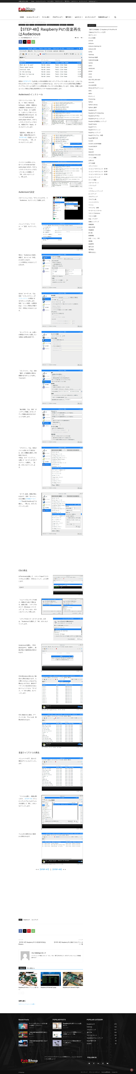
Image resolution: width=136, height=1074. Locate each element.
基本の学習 (92, 227)
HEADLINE (92, 68)
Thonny (91, 149)
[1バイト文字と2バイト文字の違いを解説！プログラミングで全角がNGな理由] (23, 1026)
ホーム (20, 22)
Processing (92, 99)
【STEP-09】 (23, 137)
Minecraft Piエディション (96, 88)
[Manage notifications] (131, 1069)
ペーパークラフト (94, 202)
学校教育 (91, 230)
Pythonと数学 (93, 107)
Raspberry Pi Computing (40, 24)
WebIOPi (91, 152)
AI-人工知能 (92, 38)
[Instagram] (103, 1063)
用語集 (90, 241)
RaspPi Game (93, 124)
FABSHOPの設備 (93, 60)
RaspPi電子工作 (93, 138)
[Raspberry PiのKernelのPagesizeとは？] (73, 979)
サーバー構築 (92, 180)
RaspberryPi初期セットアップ (97, 121)
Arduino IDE (92, 49)
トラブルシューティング (96, 191)
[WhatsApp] (33, 42)
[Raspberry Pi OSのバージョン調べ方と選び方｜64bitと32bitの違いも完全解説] (29, 979)
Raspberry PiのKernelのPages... (71, 987)
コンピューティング (94, 177)
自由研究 (91, 244)
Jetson (90, 71)
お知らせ (91, 160)
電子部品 (91, 249)
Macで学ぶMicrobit (94, 79)
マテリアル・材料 (94, 208)
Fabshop (91, 54)
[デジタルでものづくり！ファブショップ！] (33, 10)
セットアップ (35, 919)
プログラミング (93, 196)
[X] (25, 42)
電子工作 (91, 247)
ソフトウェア (70, 24)
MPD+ (90, 93)
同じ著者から (31, 968)
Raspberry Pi (27, 22)
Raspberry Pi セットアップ (53, 24)
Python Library (93, 105)
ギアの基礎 (92, 163)
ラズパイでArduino (94, 213)
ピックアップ (92, 194)
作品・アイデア (93, 219)
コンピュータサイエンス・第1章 (98, 169)
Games (91, 63)
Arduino (91, 43)
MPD (33, 22)
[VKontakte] (107, 1063)
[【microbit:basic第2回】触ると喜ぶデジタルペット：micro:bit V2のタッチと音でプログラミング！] (23, 1034)
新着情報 (91, 235)
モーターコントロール (95, 210)
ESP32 (90, 52)
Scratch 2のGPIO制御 (95, 144)
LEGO (90, 74)
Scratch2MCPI (93, 146)
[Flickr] (98, 1063)
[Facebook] (20, 42)
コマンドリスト (93, 166)
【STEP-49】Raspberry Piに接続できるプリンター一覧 (68, 943)
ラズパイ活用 (92, 216)
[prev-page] (20, 993)
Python (91, 102)
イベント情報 (92, 157)
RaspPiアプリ (63, 24)
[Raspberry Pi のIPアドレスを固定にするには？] (57, 1026)
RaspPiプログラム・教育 (96, 135)
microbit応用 (92, 85)
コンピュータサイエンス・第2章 (98, 171)
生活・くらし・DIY (94, 238)
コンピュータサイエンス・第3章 (98, 174)
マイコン (32, 24)
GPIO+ (90, 66)
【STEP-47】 (27, 81)
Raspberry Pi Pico (94, 116)
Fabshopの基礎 (93, 57)
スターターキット (94, 183)
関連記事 (22, 968)
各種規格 (91, 224)
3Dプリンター (93, 35)
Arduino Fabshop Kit (95, 46)
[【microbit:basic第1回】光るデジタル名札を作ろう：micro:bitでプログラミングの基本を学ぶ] (23, 1043)
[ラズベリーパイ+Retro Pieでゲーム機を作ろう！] (57, 1043)
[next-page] (23, 993)
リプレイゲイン (23, 298)
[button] (115, 17)
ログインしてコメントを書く (27, 1004)
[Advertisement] (82, 9)
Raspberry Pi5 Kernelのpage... (49, 987)
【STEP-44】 (28, 799)
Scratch (91, 141)
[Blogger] (89, 1063)
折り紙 (90, 233)
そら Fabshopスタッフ (26, 37)
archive (91, 40)
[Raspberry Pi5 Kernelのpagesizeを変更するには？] (51, 979)
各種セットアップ (94, 221)
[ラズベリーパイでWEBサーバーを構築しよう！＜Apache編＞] (57, 1034)
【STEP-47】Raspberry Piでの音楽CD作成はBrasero (32, 943)
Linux (90, 77)
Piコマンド (92, 96)
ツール (90, 188)
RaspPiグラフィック (94, 130)
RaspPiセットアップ (94, 132)
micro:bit (91, 82)
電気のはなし (92, 252)
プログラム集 (92, 199)
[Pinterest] (29, 42)
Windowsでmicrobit (95, 155)
